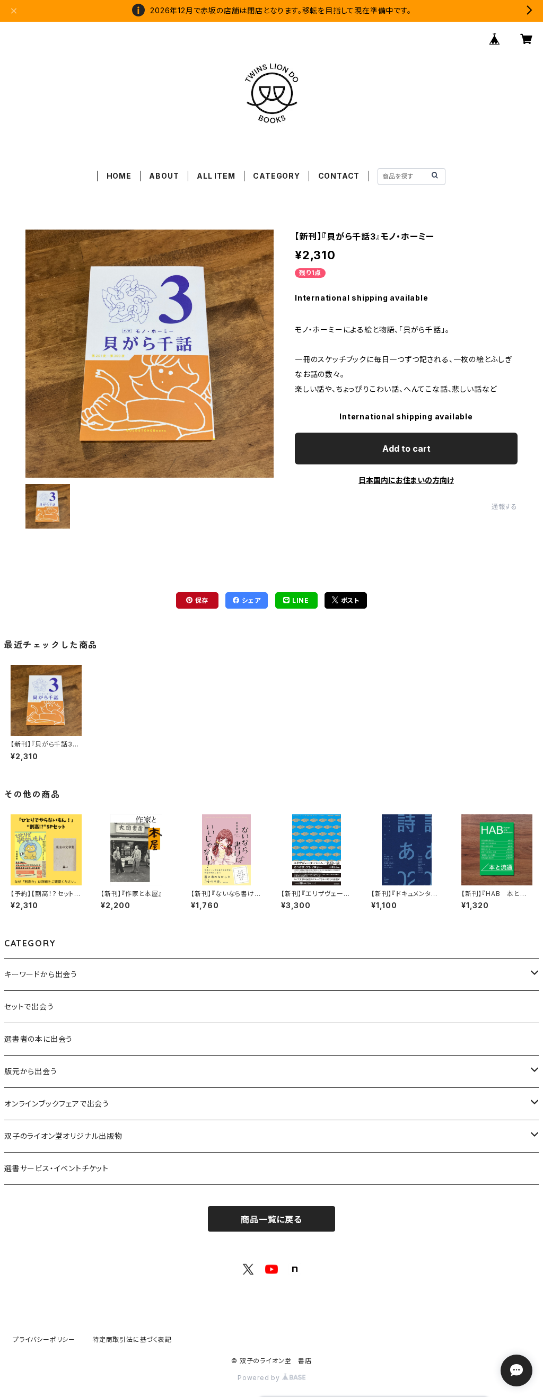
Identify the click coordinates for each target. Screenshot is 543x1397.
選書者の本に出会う (38, 1038)
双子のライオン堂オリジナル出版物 (63, 1135)
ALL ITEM (216, 175)
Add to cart (406, 448)
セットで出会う (29, 1006)
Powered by (260, 1378)
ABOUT (164, 175)
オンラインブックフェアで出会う (56, 1103)
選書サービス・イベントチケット (56, 1168)
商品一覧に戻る (271, 1219)
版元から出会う (30, 1071)
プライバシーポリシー (44, 1339)
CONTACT (339, 175)
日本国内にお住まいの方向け (406, 480)
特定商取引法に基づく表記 (132, 1339)
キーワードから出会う (40, 974)
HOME (119, 175)
